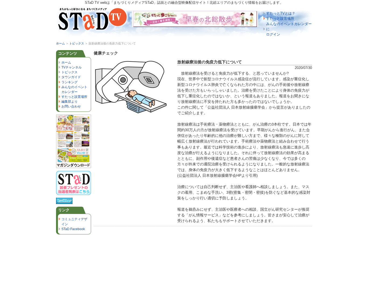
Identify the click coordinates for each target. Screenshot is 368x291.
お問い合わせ (71, 106)
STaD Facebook (73, 229)
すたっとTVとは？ (280, 13)
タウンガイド (71, 77)
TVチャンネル (71, 67)
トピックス (76, 43)
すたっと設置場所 (280, 18)
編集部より (69, 101)
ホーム (60, 43)
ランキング (69, 82)
